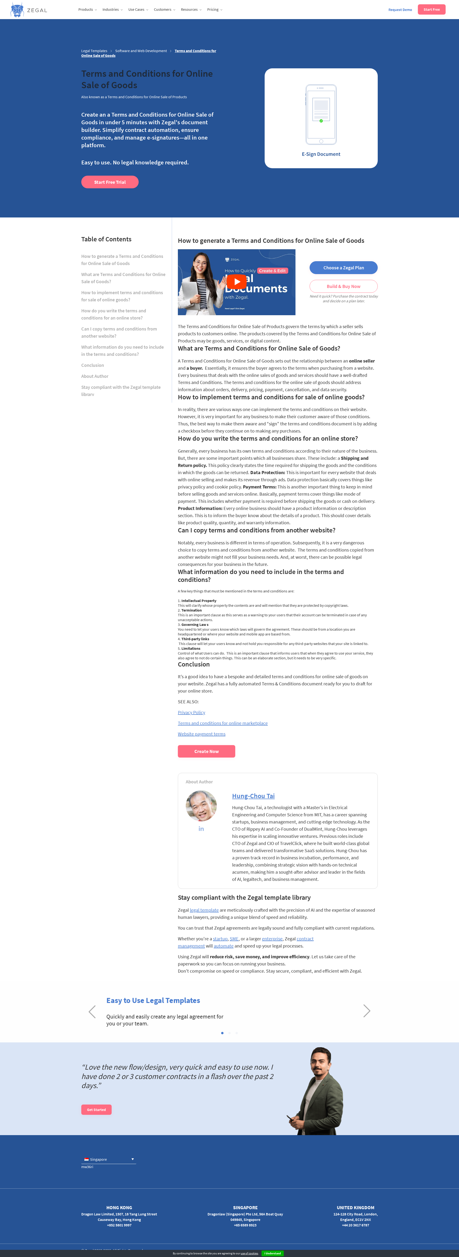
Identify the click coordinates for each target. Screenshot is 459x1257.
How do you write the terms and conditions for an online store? (113, 314)
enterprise (272, 939)
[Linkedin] (201, 829)
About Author (94, 376)
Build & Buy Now (344, 286)
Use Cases (136, 9)
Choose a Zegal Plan (343, 268)
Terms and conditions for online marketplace (223, 723)
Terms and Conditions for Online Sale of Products (147, 96)
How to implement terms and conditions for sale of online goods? (122, 296)
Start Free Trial (110, 182)
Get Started (96, 1109)
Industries (111, 9)
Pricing (213, 9)
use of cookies (249, 1253)
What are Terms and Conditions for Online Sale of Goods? (123, 277)
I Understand (272, 1253)
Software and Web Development (141, 50)
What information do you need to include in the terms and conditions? (122, 350)
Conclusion (92, 365)
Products (85, 9)
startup (220, 939)
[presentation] (92, 1011)
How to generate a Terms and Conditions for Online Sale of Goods (122, 259)
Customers (162, 9)
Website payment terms (201, 734)
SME (234, 939)
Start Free (432, 9)
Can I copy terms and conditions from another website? (119, 332)
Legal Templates (94, 50)
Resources (189, 9)
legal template (204, 910)
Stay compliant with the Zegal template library (121, 390)
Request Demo (400, 9)
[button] (222, 1033)
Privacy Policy (191, 712)
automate (224, 946)
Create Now (206, 751)
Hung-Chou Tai (253, 795)
